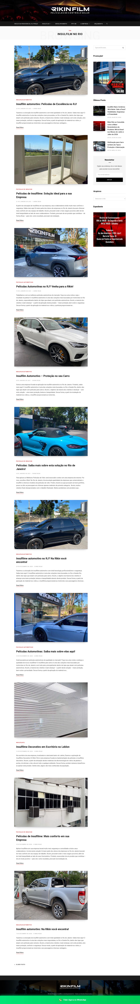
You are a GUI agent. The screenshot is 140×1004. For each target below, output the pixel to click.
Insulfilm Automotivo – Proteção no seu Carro (43, 376)
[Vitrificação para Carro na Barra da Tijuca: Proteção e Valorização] (100, 146)
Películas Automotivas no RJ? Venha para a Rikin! (44, 286)
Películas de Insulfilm (24, 189)
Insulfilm (45, 23)
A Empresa (84, 23)
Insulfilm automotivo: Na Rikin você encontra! (42, 929)
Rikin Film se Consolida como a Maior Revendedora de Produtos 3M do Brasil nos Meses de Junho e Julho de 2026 (115, 128)
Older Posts (20, 964)
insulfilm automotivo (24, 99)
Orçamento (98, 23)
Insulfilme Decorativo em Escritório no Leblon (42, 746)
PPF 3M (73, 23)
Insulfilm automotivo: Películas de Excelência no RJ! (46, 104)
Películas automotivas (24, 282)
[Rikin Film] (70, 11)
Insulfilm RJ (20, 742)
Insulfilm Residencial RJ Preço (26, 23)
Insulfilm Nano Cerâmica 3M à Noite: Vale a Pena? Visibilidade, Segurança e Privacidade (116, 110)
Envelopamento (61, 23)
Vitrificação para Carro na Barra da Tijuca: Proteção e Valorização (115, 144)
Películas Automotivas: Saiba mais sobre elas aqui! (45, 651)
